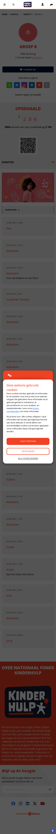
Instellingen (28, 451)
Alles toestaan (28, 441)
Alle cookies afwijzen (28, 458)
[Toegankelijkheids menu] (53, 830)
